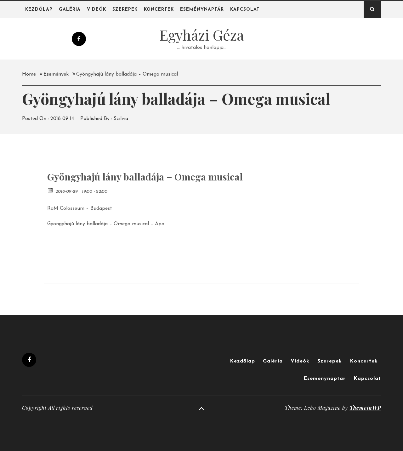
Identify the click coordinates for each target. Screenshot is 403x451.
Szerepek (125, 9)
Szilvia (121, 118)
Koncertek (159, 9)
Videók (96, 9)
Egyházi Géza (201, 34)
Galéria (70, 9)
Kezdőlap (39, 9)
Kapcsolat (245, 9)
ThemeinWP (365, 407)
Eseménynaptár (202, 9)
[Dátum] (50, 190)
